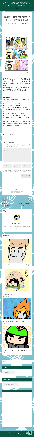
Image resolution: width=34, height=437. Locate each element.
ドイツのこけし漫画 (23, 433)
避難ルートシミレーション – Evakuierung (15, 350)
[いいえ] (32, 6)
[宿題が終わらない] (17, 280)
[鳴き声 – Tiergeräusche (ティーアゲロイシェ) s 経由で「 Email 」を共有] (22, 192)
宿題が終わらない (8, 294)
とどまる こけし (17, 224)
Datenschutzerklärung (17, 435)
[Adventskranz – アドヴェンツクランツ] (17, 308)
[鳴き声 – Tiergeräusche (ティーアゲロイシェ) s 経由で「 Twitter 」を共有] (15, 192)
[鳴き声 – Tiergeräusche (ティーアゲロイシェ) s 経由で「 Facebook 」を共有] (12, 192)
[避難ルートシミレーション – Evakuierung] (17, 337)
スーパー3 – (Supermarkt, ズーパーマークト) (16, 265)
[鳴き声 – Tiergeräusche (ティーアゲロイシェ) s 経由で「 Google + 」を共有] (18, 192)
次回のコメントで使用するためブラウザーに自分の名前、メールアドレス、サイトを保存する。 (17, 171)
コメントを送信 (26, 176)
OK (17, 8)
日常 (23, 23)
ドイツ (19, 23)
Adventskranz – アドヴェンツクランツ (14, 321)
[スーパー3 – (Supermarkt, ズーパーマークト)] (17, 251)
